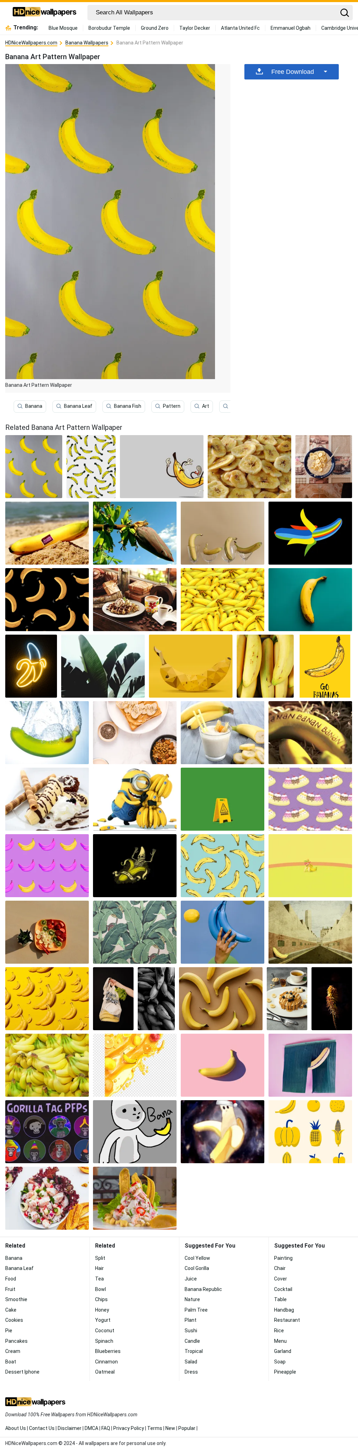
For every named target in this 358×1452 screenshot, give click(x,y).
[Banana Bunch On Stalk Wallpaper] (332, 998)
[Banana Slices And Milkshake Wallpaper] (222, 732)
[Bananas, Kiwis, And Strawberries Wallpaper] (47, 932)
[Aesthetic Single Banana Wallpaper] (222, 1065)
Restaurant (287, 1320)
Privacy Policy (128, 1428)
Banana (33, 406)
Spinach (104, 1341)
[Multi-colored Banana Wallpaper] (310, 533)
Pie (8, 1330)
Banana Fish (127, 406)
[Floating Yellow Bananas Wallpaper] (47, 998)
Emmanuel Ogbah (290, 28)
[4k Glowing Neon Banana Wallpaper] (31, 666)
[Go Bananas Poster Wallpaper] (325, 666)
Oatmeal (105, 1372)
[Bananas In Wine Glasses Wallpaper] (222, 533)
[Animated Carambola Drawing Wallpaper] (310, 1131)
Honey (102, 1310)
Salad (191, 1361)
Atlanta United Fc (240, 28)
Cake (10, 1310)
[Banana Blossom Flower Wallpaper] (135, 533)
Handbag (284, 1310)
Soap (280, 1361)
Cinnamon (106, 1361)
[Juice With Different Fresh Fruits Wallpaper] (135, 1065)
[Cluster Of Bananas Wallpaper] (47, 1065)
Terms (154, 1428)
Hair (99, 1268)
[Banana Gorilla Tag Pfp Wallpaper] (135, 1131)
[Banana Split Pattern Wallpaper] (310, 799)
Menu (280, 1341)
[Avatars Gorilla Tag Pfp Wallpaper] (47, 1131)
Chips (101, 1299)
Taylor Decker (194, 28)
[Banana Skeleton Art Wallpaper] (135, 865)
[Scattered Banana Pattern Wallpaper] (91, 466)
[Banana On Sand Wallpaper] (47, 533)
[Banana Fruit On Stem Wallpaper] (222, 599)
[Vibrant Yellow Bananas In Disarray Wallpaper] (221, 998)
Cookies (14, 1320)
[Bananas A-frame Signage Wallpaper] (222, 799)
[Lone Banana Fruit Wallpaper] (310, 599)
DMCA (91, 1428)
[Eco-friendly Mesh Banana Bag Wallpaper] (113, 998)
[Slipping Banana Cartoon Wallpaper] (161, 466)
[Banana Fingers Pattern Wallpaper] (47, 599)
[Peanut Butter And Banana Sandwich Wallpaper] (135, 732)
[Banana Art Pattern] (33, 466)
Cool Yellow (197, 1258)
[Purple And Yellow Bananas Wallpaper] (47, 865)
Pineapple (285, 1372)
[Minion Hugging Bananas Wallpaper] (135, 799)
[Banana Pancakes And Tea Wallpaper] (287, 998)
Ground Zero (155, 28)
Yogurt (102, 1320)
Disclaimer (69, 1428)
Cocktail (283, 1289)
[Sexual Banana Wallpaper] (310, 1065)
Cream (12, 1351)
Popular (186, 1428)
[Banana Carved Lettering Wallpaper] (310, 732)
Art (205, 406)
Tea (99, 1279)
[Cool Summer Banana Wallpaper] (310, 865)
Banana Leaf (78, 406)
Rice (279, 1330)
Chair (280, 1268)
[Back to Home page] (44, 12)
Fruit (10, 1289)
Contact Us (42, 1428)
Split (100, 1258)
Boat (10, 1361)
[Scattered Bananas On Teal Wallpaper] (222, 865)
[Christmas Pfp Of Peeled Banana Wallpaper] (222, 1131)
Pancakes (16, 1341)
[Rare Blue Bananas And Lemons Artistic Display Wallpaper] (222, 932)
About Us (15, 1428)
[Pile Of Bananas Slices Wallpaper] (249, 466)
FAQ (105, 1428)
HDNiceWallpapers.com (31, 43)
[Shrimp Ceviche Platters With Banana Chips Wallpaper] (47, 1198)
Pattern (171, 406)
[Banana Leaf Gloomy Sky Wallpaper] (103, 666)
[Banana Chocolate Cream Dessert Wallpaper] (47, 799)
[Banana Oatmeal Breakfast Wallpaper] (323, 466)
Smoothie (16, 1299)
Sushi (191, 1330)
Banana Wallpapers (86, 43)
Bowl (100, 1289)
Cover (280, 1279)
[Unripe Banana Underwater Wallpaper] (47, 732)
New (170, 1428)
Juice (191, 1279)
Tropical (194, 1351)
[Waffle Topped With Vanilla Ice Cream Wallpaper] (135, 599)
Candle (192, 1341)
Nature (192, 1299)
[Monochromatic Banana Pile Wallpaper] (156, 998)
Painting (283, 1258)
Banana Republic (203, 1289)
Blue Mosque (63, 28)
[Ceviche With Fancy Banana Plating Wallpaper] (135, 1198)
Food (10, 1279)
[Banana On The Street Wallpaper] (310, 932)
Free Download (292, 71)
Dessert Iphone (22, 1372)
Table (280, 1299)
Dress (191, 1372)
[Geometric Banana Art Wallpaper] (190, 666)
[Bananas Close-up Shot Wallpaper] (265, 666)
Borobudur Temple (109, 28)
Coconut (104, 1330)
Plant (190, 1320)
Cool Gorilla (197, 1268)
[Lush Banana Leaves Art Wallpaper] (135, 932)
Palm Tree (196, 1310)
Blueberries (108, 1351)
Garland (282, 1351)
